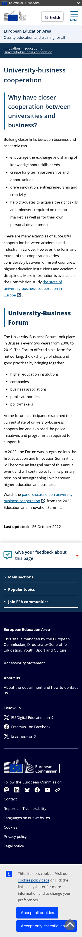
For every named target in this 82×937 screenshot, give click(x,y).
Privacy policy (15, 836)
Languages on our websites (27, 817)
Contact (10, 799)
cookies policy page (33, 880)
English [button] (54, 17)
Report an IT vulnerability (25, 808)
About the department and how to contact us (41, 690)
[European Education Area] (15, 15)
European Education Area (27, 629)
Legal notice (14, 845)
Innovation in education (21, 48)
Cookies (10, 827)
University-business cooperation (28, 52)
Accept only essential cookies (48, 926)
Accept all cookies (37, 912)
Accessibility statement (24, 663)
